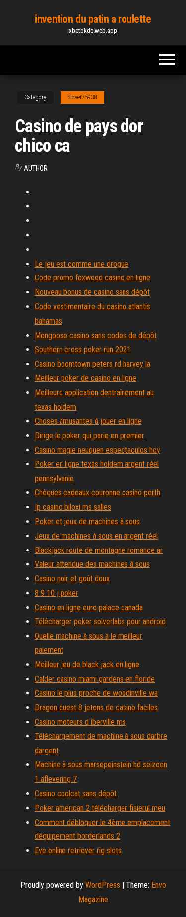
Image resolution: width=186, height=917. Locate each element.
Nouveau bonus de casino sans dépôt (92, 292)
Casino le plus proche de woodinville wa (96, 693)
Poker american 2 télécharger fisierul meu (100, 808)
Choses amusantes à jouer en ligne (88, 421)
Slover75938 (82, 97)
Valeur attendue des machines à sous (92, 564)
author (36, 168)
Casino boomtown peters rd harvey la (92, 363)
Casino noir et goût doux (72, 578)
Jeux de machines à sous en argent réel (96, 536)
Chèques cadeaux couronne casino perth (97, 492)
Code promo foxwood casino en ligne (92, 277)
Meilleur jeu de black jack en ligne (87, 664)
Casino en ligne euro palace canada (89, 607)
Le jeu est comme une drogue (81, 264)
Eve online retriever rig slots (78, 850)
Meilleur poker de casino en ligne (85, 378)
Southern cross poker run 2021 (83, 349)
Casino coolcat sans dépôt (76, 793)
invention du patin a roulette (93, 19)
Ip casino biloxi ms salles (73, 507)
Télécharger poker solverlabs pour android (100, 621)
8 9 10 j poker (56, 593)
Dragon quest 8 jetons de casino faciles (96, 707)
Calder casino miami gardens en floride (95, 679)
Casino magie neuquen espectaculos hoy (97, 450)
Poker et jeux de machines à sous (87, 521)
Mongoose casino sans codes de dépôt (96, 335)
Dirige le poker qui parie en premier (89, 435)
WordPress (102, 885)
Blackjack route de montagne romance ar (99, 550)
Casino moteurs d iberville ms (80, 722)
